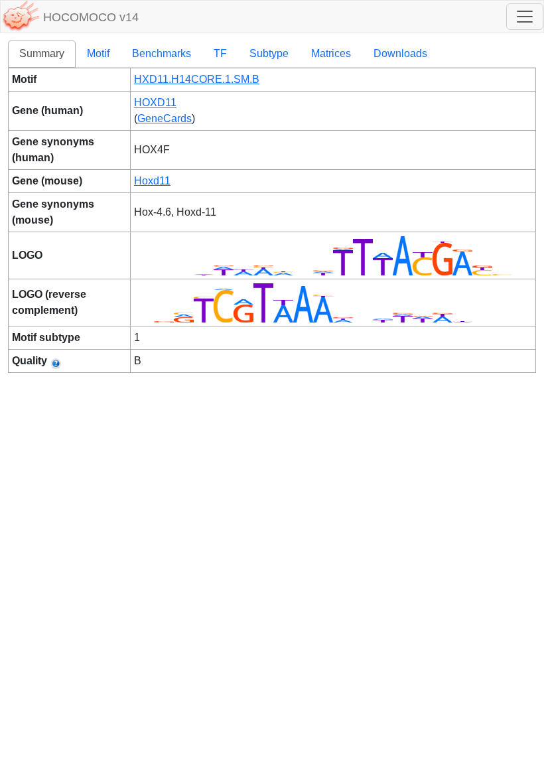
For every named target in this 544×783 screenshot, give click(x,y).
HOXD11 (155, 102)
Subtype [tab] (269, 53)
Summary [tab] (41, 53)
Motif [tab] (98, 53)
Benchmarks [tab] (161, 53)
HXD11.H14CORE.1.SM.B (196, 79)
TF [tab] (220, 53)
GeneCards (164, 118)
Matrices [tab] (331, 53)
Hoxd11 (152, 180)
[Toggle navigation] (524, 16)
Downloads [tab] (400, 53)
